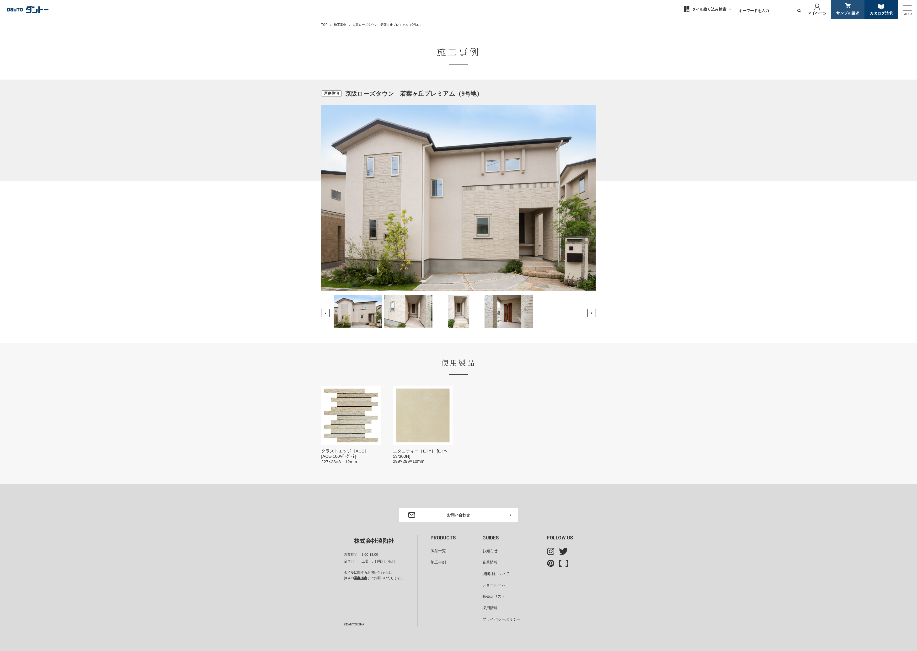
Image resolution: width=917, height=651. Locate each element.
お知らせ (490, 551)
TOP (324, 25)
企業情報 (490, 562)
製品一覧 (438, 551)
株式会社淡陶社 (374, 540)
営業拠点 (360, 578)
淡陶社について (495, 574)
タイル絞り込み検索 (709, 9)
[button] (591, 313)
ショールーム (493, 585)
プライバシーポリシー (501, 619)
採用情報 (490, 608)
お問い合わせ (458, 515)
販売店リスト (493, 596)
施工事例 (340, 25)
